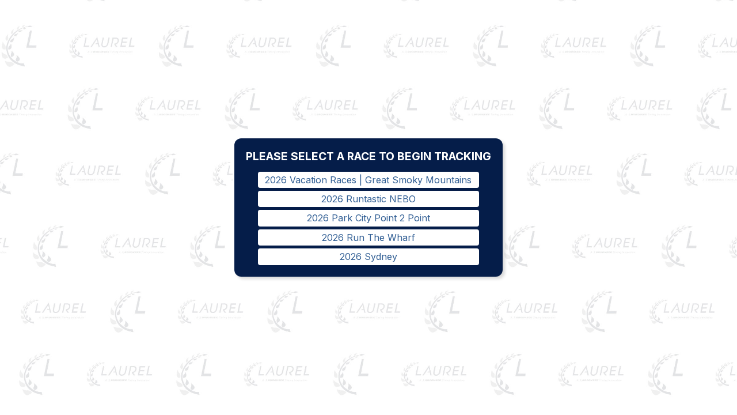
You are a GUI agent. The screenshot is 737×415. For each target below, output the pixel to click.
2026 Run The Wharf (368, 237)
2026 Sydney (368, 256)
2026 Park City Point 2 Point (368, 218)
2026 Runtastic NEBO (368, 199)
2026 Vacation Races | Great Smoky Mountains (368, 180)
